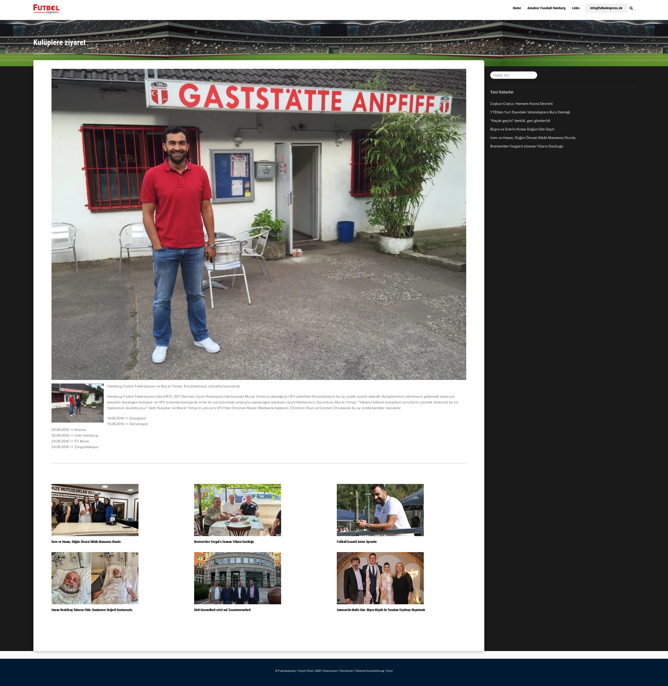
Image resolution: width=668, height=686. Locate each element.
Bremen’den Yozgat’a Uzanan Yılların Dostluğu (224, 542)
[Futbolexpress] (46, 11)
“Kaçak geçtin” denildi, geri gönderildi (520, 121)
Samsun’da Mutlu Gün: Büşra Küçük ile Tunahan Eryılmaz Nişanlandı (381, 610)
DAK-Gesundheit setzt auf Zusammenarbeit (222, 610)
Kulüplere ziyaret (59, 42)
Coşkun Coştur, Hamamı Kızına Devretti (521, 104)
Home (517, 8)
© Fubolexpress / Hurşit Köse (294, 670)
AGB (318, 670)
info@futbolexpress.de (606, 8)
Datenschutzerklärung (370, 670)
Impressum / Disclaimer (338, 670)
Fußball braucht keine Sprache (357, 542)
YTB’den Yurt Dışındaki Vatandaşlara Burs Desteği (530, 112)
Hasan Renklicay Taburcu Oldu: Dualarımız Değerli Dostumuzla (91, 610)
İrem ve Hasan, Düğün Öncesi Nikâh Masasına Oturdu (86, 542)
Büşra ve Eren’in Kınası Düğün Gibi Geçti (522, 129)
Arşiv (389, 670)
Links (576, 8)
